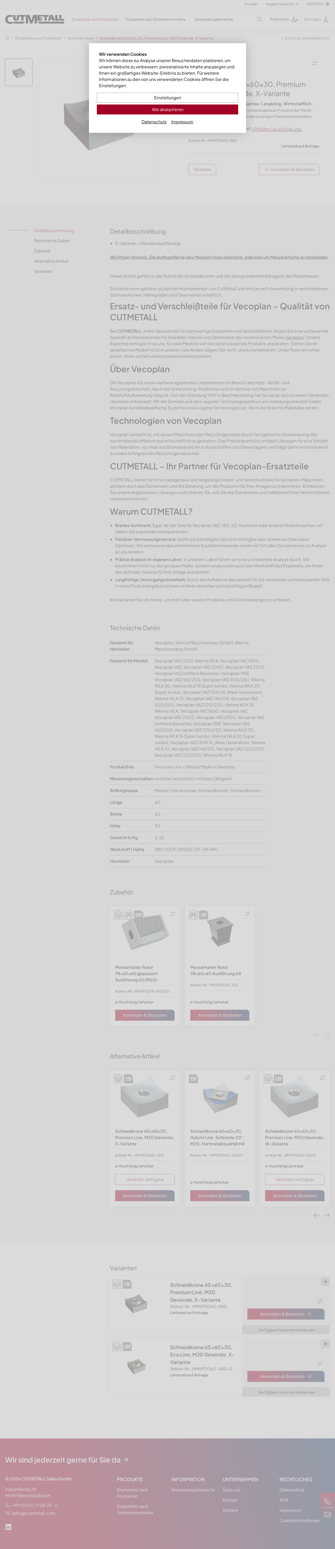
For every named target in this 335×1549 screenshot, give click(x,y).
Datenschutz (154, 121)
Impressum (182, 121)
